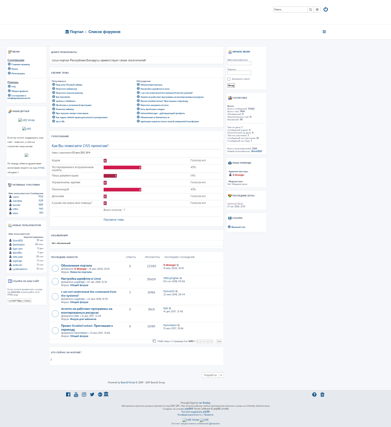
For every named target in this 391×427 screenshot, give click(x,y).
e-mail (41, 167)
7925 (40, 196)
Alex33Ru (17, 252)
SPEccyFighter (171, 278)
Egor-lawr (18, 248)
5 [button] (211, 341)
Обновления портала (76, 265)
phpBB (188, 408)
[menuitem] (326, 10)
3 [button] (204, 341)
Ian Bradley (204, 402)
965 (41, 208)
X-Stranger (80, 268)
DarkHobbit (81, 332)
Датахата (214, 423)
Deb (76, 315)
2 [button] (200, 341)
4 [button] (208, 341)
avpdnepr (79, 282)
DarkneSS (169, 291)
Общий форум (79, 285)
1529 (41, 200)
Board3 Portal (128, 382)
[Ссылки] (324, 32)
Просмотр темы (114, 219)
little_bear (18, 256)
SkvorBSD (18, 240)
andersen (17, 265)
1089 (40, 204)
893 (41, 212)
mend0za (17, 201)
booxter (17, 205)
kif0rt (15, 209)
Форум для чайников (83, 319)
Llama (16, 197)
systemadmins (20, 269)
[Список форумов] (98, 12)
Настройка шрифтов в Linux (81, 278)
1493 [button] (219, 341)
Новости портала (81, 272)
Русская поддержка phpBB (195, 411)
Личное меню (241, 51)
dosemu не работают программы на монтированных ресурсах (86, 310)
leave (15, 213)
